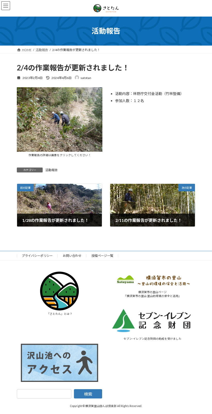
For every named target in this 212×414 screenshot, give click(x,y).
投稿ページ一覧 (102, 256)
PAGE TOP (202, 396)
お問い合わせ (72, 256)
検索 (88, 394)
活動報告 (51, 170)
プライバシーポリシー (37, 256)
